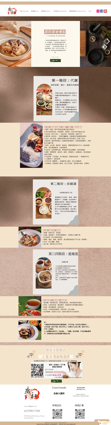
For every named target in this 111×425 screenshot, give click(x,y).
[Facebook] (101, 11)
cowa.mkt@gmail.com (30, 406)
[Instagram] (98, 11)
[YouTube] (105, 11)
